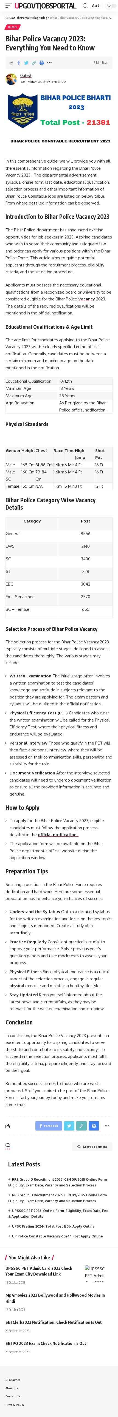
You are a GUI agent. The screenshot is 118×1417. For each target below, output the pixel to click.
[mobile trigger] (10, 6)
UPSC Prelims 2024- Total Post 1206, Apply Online (53, 1226)
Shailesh (26, 76)
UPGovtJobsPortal (45, 5)
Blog (12, 27)
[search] (85, 6)
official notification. (58, 834)
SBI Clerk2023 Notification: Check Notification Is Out (53, 1322)
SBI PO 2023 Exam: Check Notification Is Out (45, 1343)
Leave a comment (95, 1146)
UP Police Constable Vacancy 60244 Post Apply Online (57, 1236)
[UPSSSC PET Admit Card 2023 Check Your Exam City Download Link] (99, 1273)
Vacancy (86, 299)
